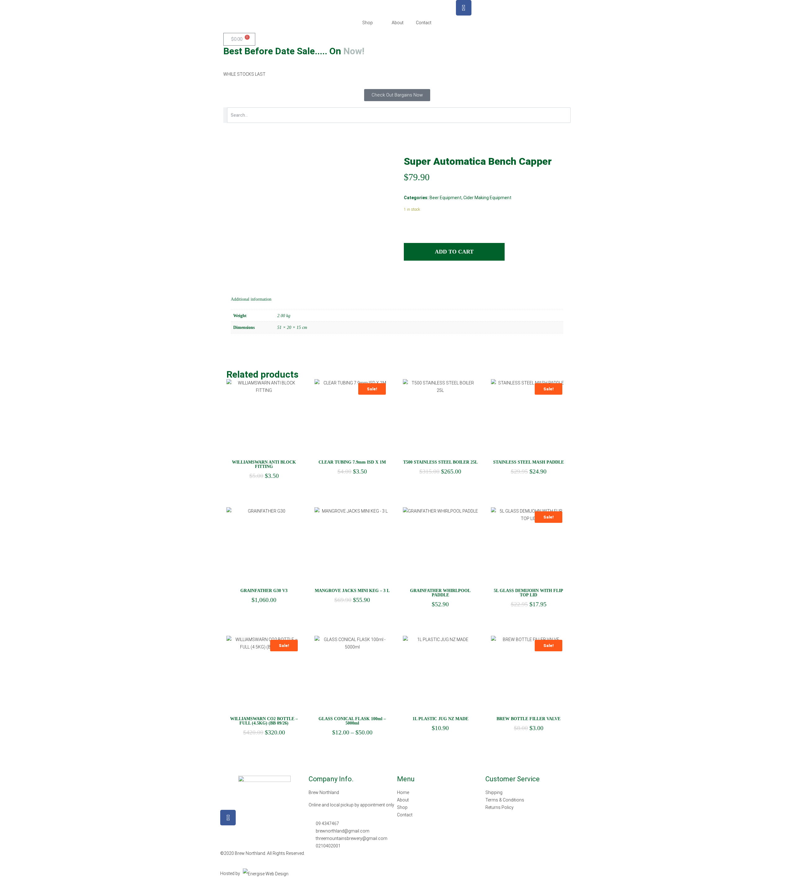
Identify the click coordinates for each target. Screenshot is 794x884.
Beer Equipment (446, 197)
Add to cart (454, 252)
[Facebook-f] (228, 817)
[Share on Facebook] (408, 279)
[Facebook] (463, 8)
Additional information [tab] (251, 299)
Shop (367, 22)
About (398, 22)
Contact (423, 22)
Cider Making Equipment (487, 197)
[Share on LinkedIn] (420, 279)
